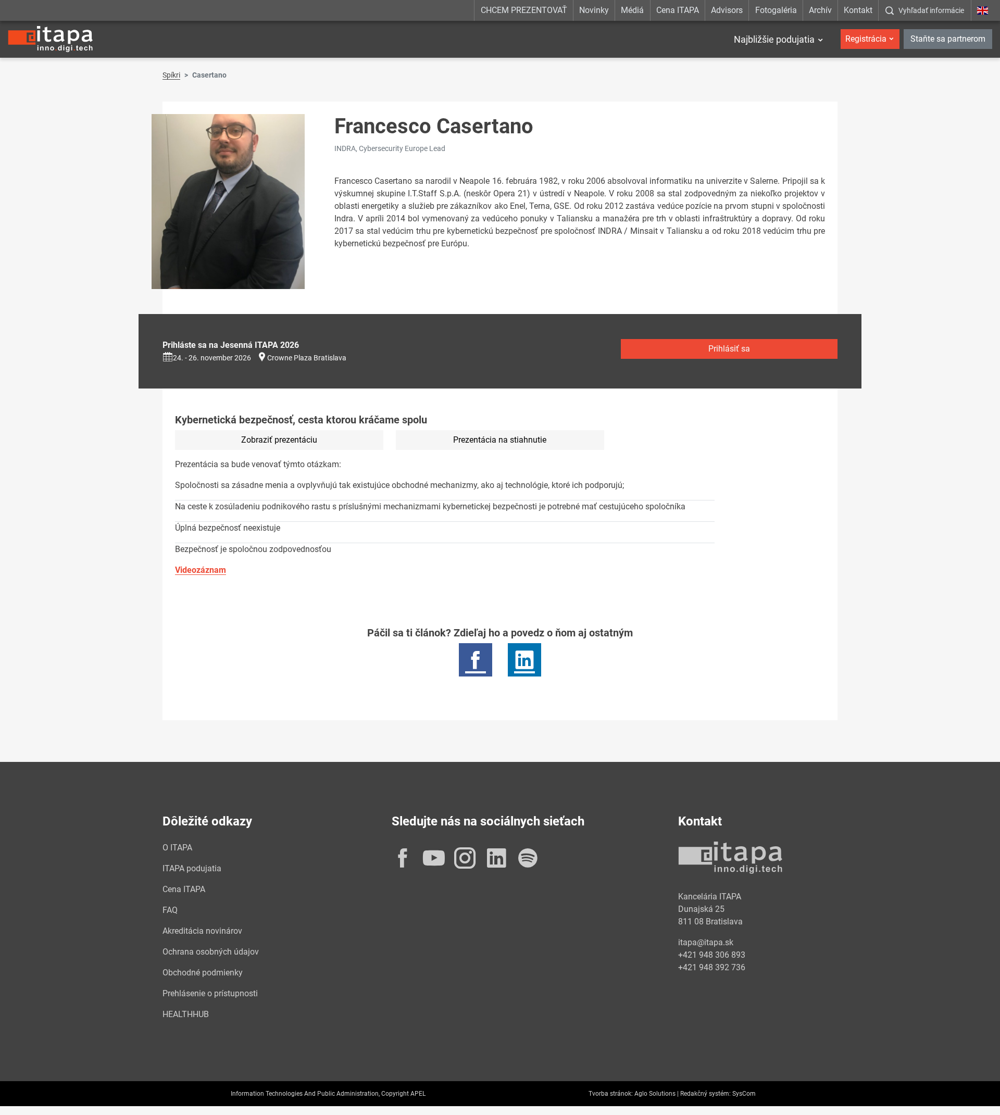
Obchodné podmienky (202, 973)
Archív (820, 10)
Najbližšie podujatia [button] (774, 39)
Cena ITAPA (677, 10)
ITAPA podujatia (191, 868)
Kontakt (858, 10)
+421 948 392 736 (711, 967)
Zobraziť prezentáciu (279, 440)
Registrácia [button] (865, 39)
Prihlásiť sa (729, 349)
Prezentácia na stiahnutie (499, 440)
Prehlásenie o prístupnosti (210, 993)
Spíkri (171, 75)
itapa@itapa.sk (705, 942)
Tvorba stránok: (611, 1093)
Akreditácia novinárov (202, 931)
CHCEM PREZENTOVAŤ (524, 10)
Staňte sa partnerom (947, 39)
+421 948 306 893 (711, 955)
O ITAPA (177, 848)
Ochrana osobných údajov (210, 952)
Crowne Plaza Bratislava (306, 358)
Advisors (727, 10)
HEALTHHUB (185, 1014)
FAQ (170, 910)
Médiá (632, 10)
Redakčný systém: (705, 1093)
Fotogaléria (776, 10)
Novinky (594, 10)
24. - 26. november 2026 (212, 358)
